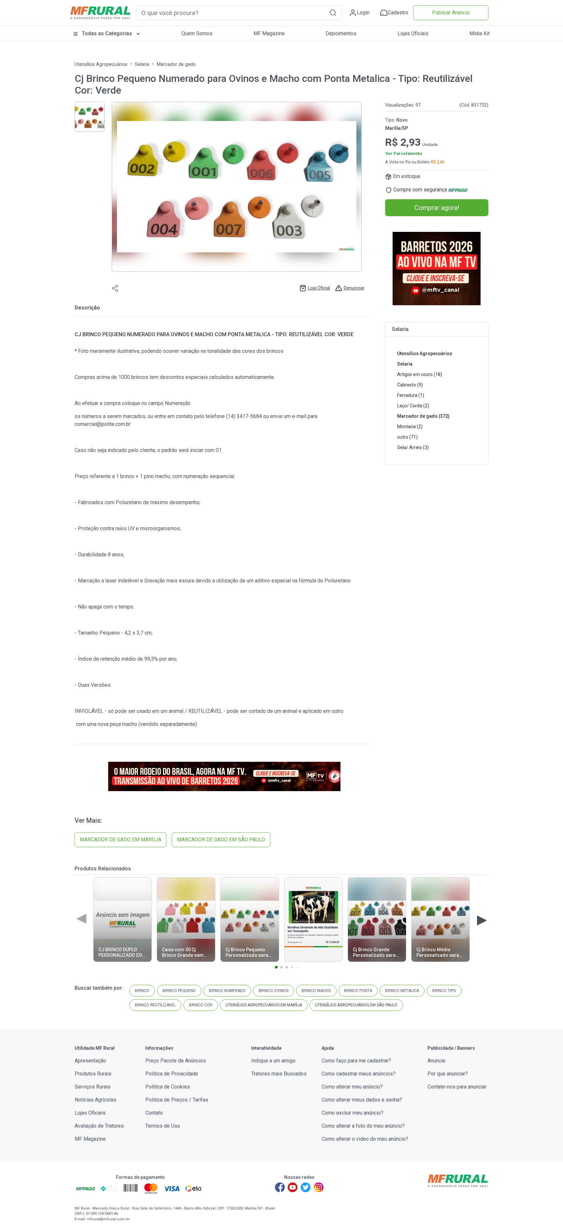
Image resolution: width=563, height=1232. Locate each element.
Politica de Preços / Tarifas (176, 1100)
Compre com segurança (420, 190)
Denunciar (354, 288)
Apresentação (90, 1061)
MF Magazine (269, 33)
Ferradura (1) (410, 395)
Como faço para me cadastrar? (356, 1061)
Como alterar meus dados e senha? (362, 1100)
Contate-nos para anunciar (456, 1087)
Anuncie (436, 1061)
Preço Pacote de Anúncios (175, 1061)
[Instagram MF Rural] (318, 1187)
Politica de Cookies (167, 1087)
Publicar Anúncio (451, 12)
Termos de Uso (162, 1126)
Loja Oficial (319, 288)
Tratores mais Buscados (279, 1074)
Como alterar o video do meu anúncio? (365, 1139)
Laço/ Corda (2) (413, 405)
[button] (333, 12)
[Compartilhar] (115, 288)
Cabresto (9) (410, 384)
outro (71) (407, 437)
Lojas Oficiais (412, 33)
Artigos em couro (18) (419, 374)
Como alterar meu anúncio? (352, 1087)
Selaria (142, 64)
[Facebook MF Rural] (279, 1187)
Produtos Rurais (93, 1074)
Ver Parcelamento (403, 153)
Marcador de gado (176, 64)
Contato (154, 1113)
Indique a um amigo (273, 1061)
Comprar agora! (436, 208)
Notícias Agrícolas (95, 1100)
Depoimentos (340, 33)
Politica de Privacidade (171, 1074)
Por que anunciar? (447, 1074)
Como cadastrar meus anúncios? (359, 1074)
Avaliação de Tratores (99, 1126)
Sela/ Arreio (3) (413, 447)
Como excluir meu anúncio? (352, 1113)
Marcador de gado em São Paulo (221, 839)
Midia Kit (479, 33)
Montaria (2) (410, 426)
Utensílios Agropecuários (101, 64)
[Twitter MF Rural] (305, 1187)
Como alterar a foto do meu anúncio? (363, 1126)
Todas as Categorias (106, 33)
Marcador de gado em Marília (120, 839)
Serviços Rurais (92, 1087)
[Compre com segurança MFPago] (85, 1188)
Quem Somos (196, 33)
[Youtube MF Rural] (292, 1187)
